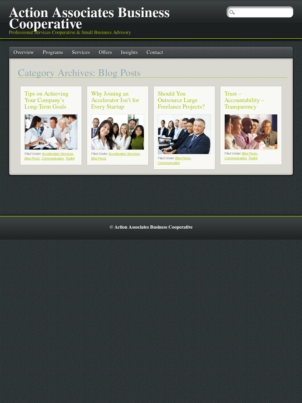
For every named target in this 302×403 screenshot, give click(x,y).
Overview (24, 51)
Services (81, 51)
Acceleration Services (57, 153)
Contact (155, 51)
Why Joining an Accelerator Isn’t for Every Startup (115, 99)
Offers (105, 51)
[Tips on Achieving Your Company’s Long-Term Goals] (51, 148)
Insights (129, 51)
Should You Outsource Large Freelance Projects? (181, 99)
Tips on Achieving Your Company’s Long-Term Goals (46, 99)
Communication (53, 158)
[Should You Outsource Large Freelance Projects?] (184, 152)
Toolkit (70, 158)
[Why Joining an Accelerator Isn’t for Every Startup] (117, 148)
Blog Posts (32, 158)
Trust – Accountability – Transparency (244, 99)
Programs (53, 51)
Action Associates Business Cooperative (89, 17)
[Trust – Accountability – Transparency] (251, 148)
